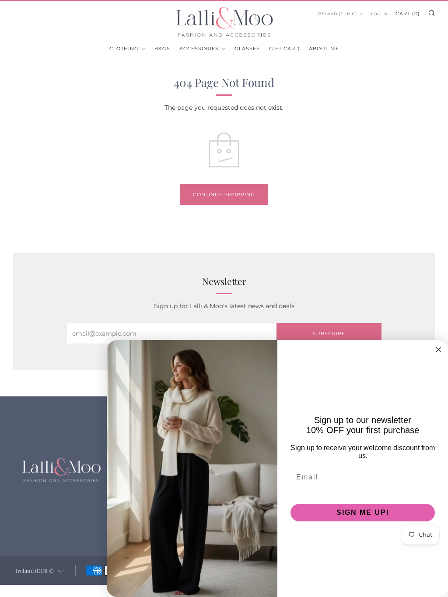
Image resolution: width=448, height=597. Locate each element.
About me (324, 48)
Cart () (408, 13)
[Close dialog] (438, 349)
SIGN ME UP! (362, 512)
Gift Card (284, 48)
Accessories (199, 48)
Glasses (247, 48)
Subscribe (329, 333)
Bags (162, 48)
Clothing (124, 48)
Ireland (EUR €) (336, 13)
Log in (379, 13)
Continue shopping (224, 194)
